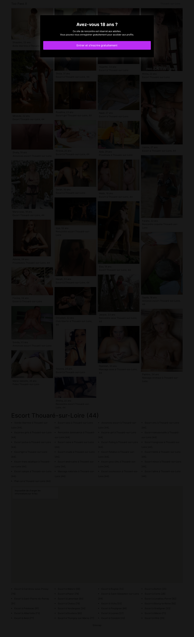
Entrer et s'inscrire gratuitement (97, 45)
